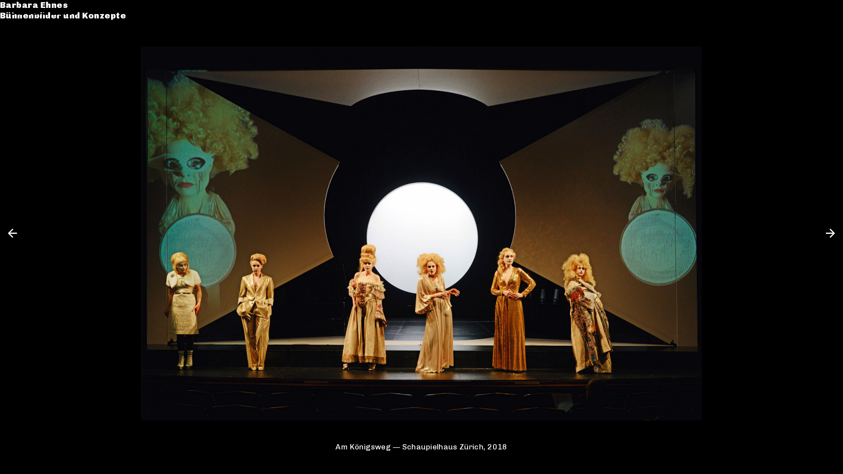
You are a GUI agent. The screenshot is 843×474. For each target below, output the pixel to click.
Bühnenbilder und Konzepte (73, 23)
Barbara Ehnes (44, 12)
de (811, 12)
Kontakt (28, 62)
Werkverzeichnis (49, 40)
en (827, 12)
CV (16, 51)
